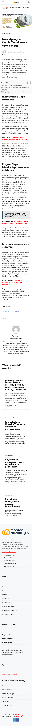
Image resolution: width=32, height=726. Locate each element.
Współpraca (6, 598)
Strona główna (5, 7)
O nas (4, 587)
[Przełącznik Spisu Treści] (28, 82)
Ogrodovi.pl (5, 701)
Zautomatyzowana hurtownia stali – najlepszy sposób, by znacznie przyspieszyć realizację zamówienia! (15, 385)
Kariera (4, 594)
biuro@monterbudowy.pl (9, 552)
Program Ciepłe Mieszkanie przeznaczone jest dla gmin (15, 89)
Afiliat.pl (19, 716)
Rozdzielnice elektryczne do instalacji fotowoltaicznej (12, 503)
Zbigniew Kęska (16, 338)
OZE (12, 33)
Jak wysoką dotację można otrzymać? (13, 92)
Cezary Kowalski (7, 639)
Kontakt (4, 591)
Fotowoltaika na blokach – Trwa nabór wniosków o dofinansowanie (15, 425)
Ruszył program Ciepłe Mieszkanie (12, 85)
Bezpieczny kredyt (8, 694)
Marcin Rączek (7, 642)
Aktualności (6, 33)
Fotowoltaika (16, 418)
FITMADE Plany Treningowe (10, 610)
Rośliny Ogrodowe (8, 697)
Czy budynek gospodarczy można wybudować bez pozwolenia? (14, 463)
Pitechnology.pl (20, 715)
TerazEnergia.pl (7, 705)
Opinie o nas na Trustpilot (10, 674)
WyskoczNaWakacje (8, 606)
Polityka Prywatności (8, 614)
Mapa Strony (6, 602)
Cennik (4, 686)
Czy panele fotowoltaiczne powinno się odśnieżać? (12, 282)
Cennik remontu (7, 690)
